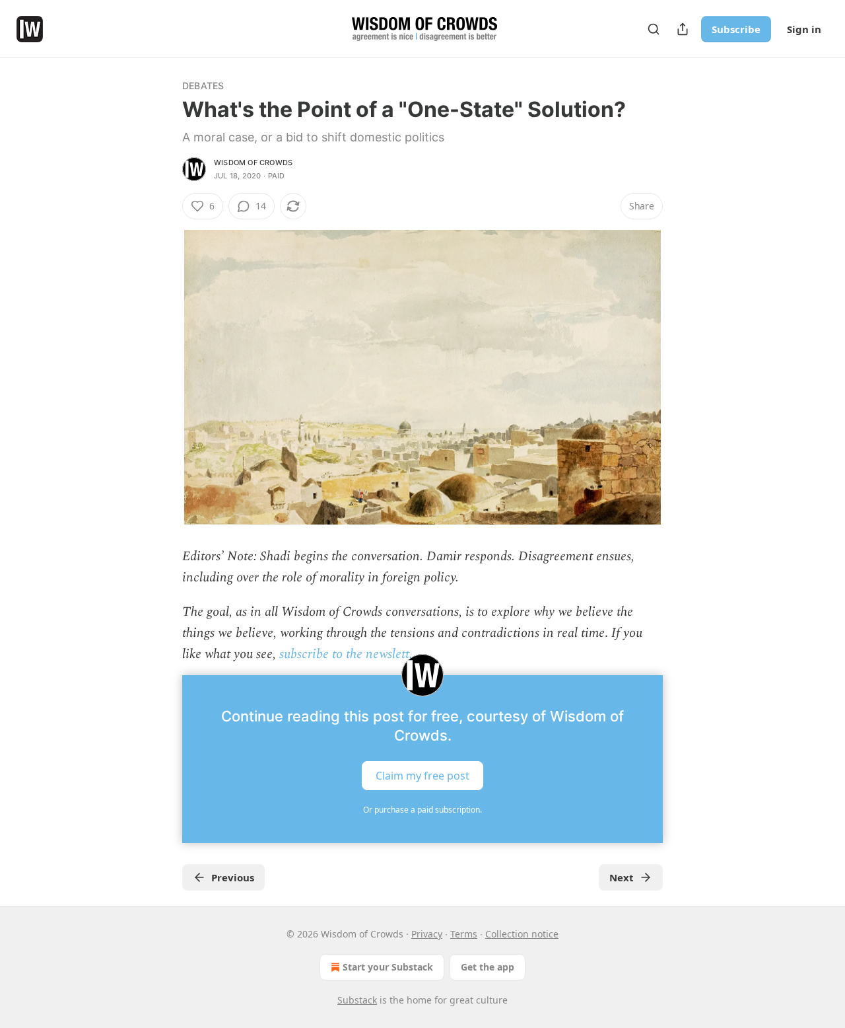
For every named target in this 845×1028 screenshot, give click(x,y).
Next (621, 877)
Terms (463, 934)
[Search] (653, 29)
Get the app (487, 967)
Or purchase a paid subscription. (422, 809)
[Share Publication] (682, 29)
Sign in (804, 29)
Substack (357, 1000)
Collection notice (521, 934)
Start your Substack (388, 967)
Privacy (426, 934)
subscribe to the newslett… (348, 654)
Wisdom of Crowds (253, 162)
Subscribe (736, 29)
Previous (232, 877)
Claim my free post (422, 775)
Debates (203, 85)
